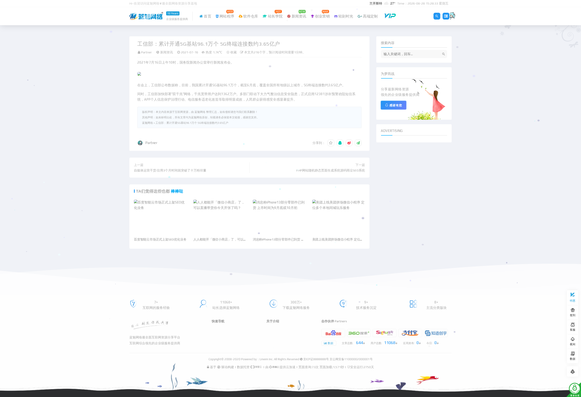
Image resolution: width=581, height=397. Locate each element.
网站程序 (226, 14)
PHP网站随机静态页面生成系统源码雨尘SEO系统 (330, 170)
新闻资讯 (298, 14)
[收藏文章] (330, 142)
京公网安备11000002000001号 (351, 359)
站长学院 (275, 14)
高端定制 (370, 16)
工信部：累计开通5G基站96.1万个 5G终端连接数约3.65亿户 (191, 122)
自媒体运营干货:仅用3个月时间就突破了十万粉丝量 (170, 170)
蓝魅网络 (147, 122)
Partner (151, 143)
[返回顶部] (572, 371)
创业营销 (322, 14)
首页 (207, 16)
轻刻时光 (345, 16)
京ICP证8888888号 (316, 359)
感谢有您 (395, 105)
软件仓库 (250, 16)
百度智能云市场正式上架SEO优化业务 (160, 239)
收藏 (233, 52)
